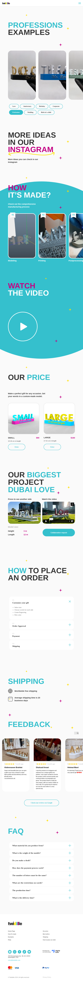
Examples (11, 937)
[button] (22, 235)
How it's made (12, 934)
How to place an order (49, 940)
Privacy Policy (47, 977)
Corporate (56, 106)
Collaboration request (59, 533)
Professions (16, 112)
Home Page (11, 931)
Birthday (42, 106)
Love (14, 106)
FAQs (9, 940)
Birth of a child (46, 112)
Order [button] (17, 447)
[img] (15, 923)
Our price (45, 931)
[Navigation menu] (79, 3)
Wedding (30, 112)
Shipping (45, 937)
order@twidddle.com (14, 960)
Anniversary (27, 106)
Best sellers (46, 934)
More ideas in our (32, 142)
